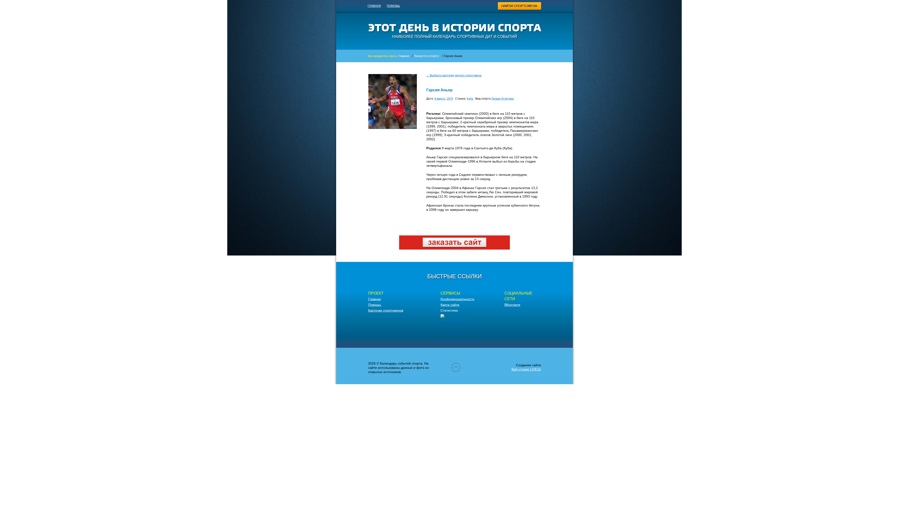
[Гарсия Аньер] (392, 128)
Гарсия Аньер (439, 90)
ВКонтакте (512, 305)
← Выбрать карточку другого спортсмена (453, 75)
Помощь (393, 6)
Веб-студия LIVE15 (526, 369)
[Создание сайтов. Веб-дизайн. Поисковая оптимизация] (454, 248)
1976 (449, 98)
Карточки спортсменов (385, 310)
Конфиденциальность (457, 299)
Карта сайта (450, 305)
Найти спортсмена (519, 6)
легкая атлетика (502, 98)
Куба (470, 98)
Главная (374, 6)
